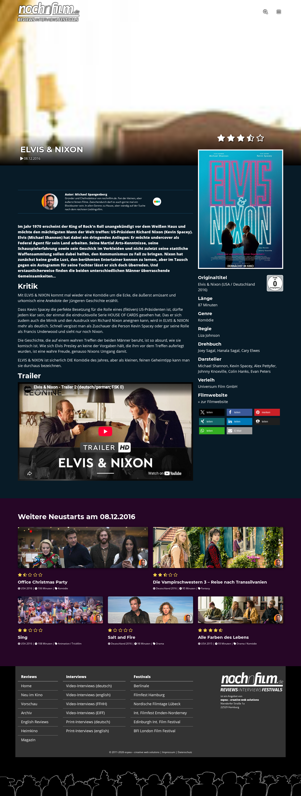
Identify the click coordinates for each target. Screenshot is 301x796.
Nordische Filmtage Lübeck (157, 703)
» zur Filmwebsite (213, 401)
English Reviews (35, 721)
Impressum (168, 752)
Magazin (28, 739)
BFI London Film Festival (154, 730)
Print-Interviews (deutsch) (88, 721)
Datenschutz (185, 752)
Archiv (26, 712)
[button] (212, 412)
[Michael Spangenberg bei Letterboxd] (157, 201)
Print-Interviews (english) (87, 730)
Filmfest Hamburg (149, 694)
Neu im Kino (32, 694)
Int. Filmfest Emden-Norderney (160, 712)
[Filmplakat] (240, 211)
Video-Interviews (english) (88, 694)
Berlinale (141, 685)
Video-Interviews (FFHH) (86, 703)
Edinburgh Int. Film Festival (157, 721)
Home (26, 685)
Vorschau (29, 703)
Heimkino (29, 730)
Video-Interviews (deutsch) (89, 685)
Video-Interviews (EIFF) (85, 712)
